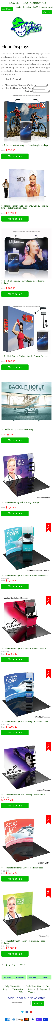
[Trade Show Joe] (26, 27)
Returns (31, 989)
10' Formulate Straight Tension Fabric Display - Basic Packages (23, 942)
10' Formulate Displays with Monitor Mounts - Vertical (23, 648)
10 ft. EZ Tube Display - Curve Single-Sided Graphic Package (22, 282)
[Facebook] (27, 1012)
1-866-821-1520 (17, 2)
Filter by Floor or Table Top (17, 88)
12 (13, 965)
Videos (31, 992)
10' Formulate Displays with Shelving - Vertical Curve (23, 795)
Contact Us (38, 2)
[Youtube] (31, 1012)
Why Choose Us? (13, 986)
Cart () (46, 12)
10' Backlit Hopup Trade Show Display (17, 429)
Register (27, 7)
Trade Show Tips (33, 986)
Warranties (18, 989)
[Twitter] (22, 1012)
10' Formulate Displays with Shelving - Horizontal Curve (24, 721)
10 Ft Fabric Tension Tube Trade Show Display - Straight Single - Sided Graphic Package (24, 207)
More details (15, 156)
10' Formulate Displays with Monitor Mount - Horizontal (24, 575)
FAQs (21, 992)
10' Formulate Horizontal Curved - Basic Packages (22, 868)
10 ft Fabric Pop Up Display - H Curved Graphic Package (24, 145)
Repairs (43, 989)
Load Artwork (46, 7)
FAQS (35, 7)
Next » (22, 965)
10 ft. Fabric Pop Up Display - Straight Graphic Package (24, 356)
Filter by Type (11, 79)
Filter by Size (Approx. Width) (19, 85)
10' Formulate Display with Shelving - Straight (20, 502)
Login (18, 7)
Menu (9, 9)
